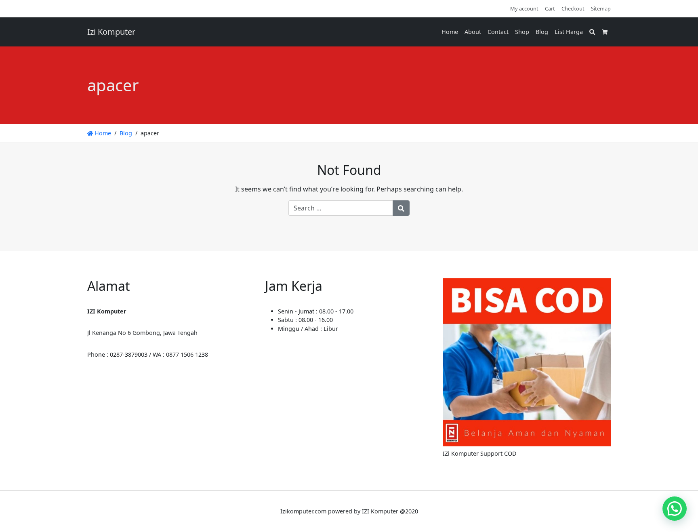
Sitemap (601, 8)
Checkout (572, 8)
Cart (550, 8)
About (473, 32)
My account (524, 8)
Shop (522, 32)
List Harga (569, 32)
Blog (542, 32)
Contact (498, 32)
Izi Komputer (111, 31)
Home (450, 32)
